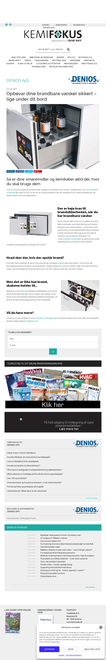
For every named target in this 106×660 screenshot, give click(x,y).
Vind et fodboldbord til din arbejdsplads (23, 461)
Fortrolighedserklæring (74, 655)
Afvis (70, 649)
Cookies (61, 655)
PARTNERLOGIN (49, 28)
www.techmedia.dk (74, 622)
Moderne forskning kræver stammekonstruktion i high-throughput (67, 556)
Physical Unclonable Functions (52, 573)
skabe (22, 291)
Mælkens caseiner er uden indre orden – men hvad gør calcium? (66, 550)
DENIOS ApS (17, 80)
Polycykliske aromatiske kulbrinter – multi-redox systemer (64, 559)
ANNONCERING (61, 25)
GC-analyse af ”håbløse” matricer (53, 538)
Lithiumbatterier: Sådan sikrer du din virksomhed (27, 491)
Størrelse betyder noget (50, 547)
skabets (61, 263)
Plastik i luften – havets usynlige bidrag (56, 565)
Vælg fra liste (92, 649)
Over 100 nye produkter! (17, 478)
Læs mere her (69, 429)
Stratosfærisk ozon (48, 576)
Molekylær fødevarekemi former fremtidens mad (60, 535)
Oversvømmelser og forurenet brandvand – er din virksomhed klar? (34, 483)
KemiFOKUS (53, 36)
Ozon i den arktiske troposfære (53, 562)
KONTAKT (46, 25)
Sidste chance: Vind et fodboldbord (21, 453)
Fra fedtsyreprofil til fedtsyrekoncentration (57, 553)
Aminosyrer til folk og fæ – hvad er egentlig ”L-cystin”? (62, 570)
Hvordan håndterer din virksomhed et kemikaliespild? (28, 457)
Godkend (49, 649)
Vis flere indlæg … (92, 498)
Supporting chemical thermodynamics (56, 567)
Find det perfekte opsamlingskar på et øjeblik (25, 487)
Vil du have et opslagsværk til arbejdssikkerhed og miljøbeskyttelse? (34, 470)
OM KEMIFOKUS (79, 25)
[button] (101, 627)
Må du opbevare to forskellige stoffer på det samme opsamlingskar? (35, 474)
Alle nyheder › (91, 587)
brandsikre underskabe (72, 239)
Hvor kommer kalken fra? (50, 541)
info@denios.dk (31, 321)
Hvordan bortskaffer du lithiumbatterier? (23, 466)
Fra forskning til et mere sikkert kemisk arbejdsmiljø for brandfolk (66, 544)
